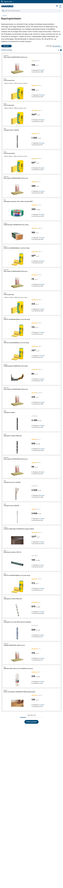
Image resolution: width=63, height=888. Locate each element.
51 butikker (41, 681)
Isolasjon (5, 15)
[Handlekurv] (57, 5)
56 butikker (41, 168)
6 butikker (41, 565)
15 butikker (41, 635)
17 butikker (41, 705)
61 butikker (41, 309)
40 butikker (42, 355)
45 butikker (41, 588)
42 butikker (41, 425)
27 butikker (41, 379)
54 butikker (41, 191)
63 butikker (42, 449)
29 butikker (41, 143)
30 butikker (42, 238)
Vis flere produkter (31, 722)
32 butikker (41, 658)
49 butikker (42, 518)
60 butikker (42, 95)
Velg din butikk (8, 1)
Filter (7, 46)
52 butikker (41, 261)
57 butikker (41, 70)
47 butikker (41, 332)
